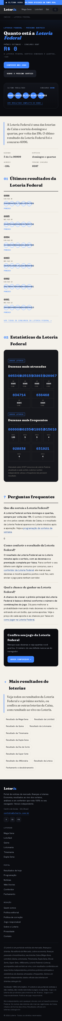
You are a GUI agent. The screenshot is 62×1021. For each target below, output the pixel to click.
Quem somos (10, 907)
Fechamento (9, 894)
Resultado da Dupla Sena (17, 740)
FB (19, 819)
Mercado (27, 951)
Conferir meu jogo (16, 65)
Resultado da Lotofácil (44, 719)
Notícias (7, 880)
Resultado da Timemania (17, 733)
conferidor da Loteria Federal (19, 570)
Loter (10, 9)
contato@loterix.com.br (16, 813)
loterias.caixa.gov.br (12, 981)
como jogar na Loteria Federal (19, 619)
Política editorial (11, 912)
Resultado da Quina (15, 726)
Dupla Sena (9, 856)
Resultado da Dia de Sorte (18, 747)
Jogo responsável (12, 922)
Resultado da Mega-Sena (17, 719)
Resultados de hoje (13, 870)
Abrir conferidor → (20, 659)
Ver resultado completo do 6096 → (25, 103)
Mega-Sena (9, 833)
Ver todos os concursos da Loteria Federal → (28, 320)
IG (12, 819)
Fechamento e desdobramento (20, 767)
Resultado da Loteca (43, 761)
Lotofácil (8, 838)
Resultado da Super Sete (17, 754)
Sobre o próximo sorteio (20, 73)
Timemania (9, 852)
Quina (6, 842)
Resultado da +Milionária (17, 761)
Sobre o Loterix (11, 926)
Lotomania (9, 847)
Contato (8, 936)
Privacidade (9, 931)
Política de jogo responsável (30, 995)
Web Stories (9, 884)
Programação (10, 875)
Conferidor (9, 889)
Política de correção (13, 917)
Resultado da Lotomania (40, 726)
